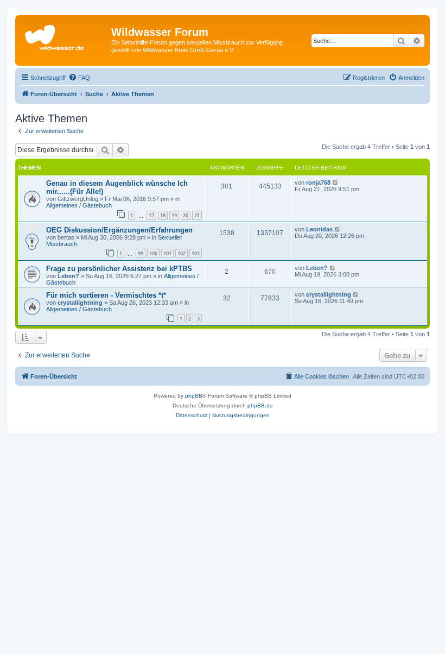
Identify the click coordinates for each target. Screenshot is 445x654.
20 (185, 215)
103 (196, 253)
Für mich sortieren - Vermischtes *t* (106, 295)
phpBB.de (260, 405)
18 (163, 215)
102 (181, 253)
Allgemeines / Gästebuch (79, 205)
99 (140, 253)
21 (197, 215)
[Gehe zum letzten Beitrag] (335, 182)
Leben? (68, 276)
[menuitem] (79, 77)
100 (153, 253)
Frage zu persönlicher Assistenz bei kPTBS (119, 269)
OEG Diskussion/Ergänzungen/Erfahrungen (119, 230)
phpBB (193, 396)
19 (174, 215)
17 (151, 215)
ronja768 (318, 182)
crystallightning (80, 302)
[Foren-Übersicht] (64, 35)
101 (167, 253)
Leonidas (319, 229)
